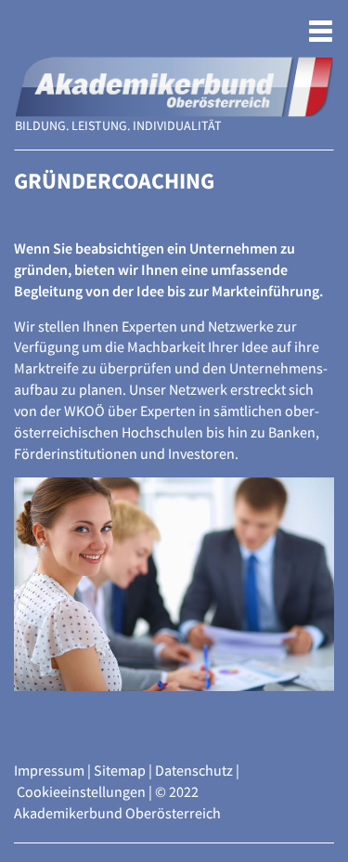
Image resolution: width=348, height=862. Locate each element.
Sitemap (120, 770)
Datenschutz (194, 770)
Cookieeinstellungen (81, 791)
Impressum (49, 770)
